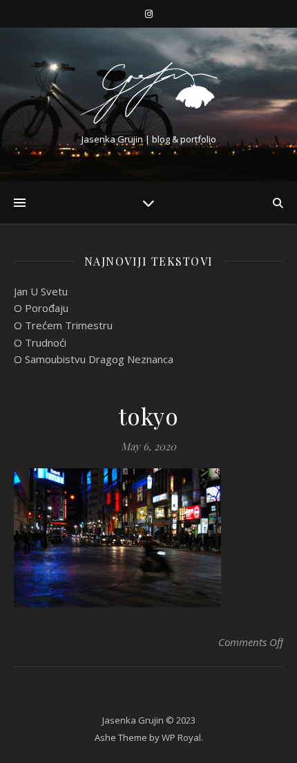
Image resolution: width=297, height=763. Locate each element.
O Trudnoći (40, 342)
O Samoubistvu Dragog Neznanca (93, 359)
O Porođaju (41, 308)
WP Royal (181, 737)
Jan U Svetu (41, 291)
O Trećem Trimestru (63, 325)
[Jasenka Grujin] (148, 93)
